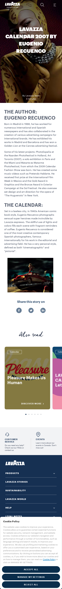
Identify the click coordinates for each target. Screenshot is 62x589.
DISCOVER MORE (31, 404)
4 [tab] (34, 414)
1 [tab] (25, 414)
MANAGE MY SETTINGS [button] (31, 577)
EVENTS (40, 439)
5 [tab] (37, 414)
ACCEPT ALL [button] (31, 569)
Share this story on (31, 301)
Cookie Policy (49, 559)
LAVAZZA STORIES (16, 482)
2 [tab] (28, 414)
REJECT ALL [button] (31, 585)
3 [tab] (31, 414)
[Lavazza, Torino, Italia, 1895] (12, 5)
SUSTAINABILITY (15, 490)
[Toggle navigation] (54, 5)
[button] (42, 4)
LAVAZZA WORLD (15, 499)
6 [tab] (40, 414)
